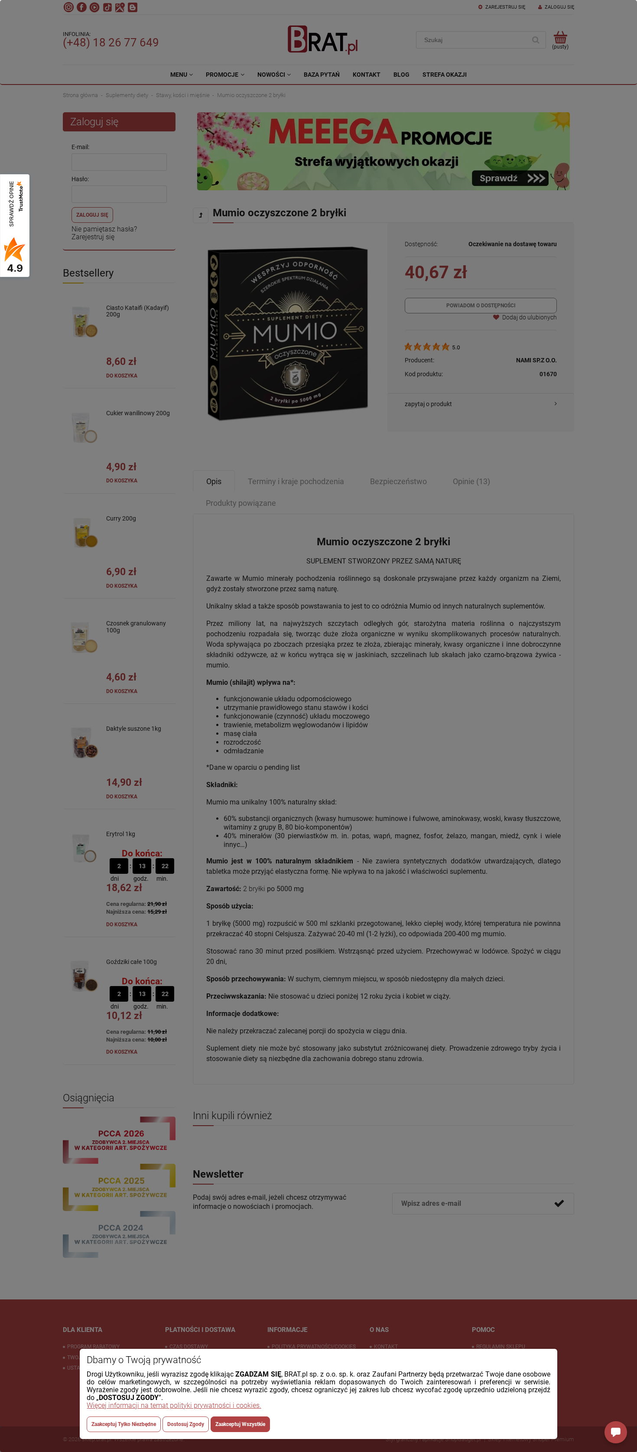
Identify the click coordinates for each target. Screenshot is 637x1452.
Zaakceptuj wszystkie (240, 1424)
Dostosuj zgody (185, 1424)
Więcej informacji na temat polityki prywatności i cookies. (174, 1405)
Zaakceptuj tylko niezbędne (123, 1424)
